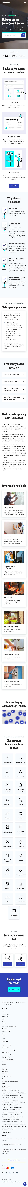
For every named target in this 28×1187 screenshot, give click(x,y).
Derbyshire (5, 1097)
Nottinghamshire (6, 1117)
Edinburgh (11, 1100)
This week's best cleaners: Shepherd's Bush (13, 1139)
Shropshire (10, 1119)
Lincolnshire (13, 1107)
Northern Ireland (16, 1112)
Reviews (4, 1036)
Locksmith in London (21, 1002)
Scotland (4, 1119)
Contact (4, 1033)
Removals (4, 1083)
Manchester (5, 1109)
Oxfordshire (14, 1117)
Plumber (4, 1062)
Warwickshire (21, 1124)
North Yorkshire (15, 1114)
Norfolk (18, 1109)
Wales (15, 1124)
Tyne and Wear (10, 1124)
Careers (4, 1024)
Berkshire (12, 1090)
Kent (11, 1105)
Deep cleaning (6, 1052)
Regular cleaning (6, 1045)
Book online (14, 186)
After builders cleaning (8, 1054)
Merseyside (12, 1109)
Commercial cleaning (7, 1059)
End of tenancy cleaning (8, 1050)
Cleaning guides (6, 1031)
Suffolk (21, 1121)
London (19, 1107)
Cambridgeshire (16, 1093)
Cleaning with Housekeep (9, 1026)
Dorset (14, 1097)
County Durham (11, 1095)
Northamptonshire (7, 1112)
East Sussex (5, 1100)
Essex (16, 1100)
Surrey (3, 1124)
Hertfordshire (5, 1105)
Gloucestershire (6, 1102)
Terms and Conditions (15, 1181)
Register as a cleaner (14, 1160)
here (18, 469)
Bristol (17, 1090)
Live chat (7, 964)
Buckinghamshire (6, 1093)
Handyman (5, 1071)
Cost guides (5, 1028)
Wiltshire (4, 1129)
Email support (20, 964)
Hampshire (14, 1102)
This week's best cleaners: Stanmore (11, 1144)
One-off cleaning (6, 1047)
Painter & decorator (7, 1074)
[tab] (14, 374)
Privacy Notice (5, 1181)
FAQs (3, 1038)
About (3, 1012)
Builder (4, 1064)
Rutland (21, 1117)
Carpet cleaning (6, 1057)
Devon (10, 1097)
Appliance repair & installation (10, 1081)
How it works (5, 1014)
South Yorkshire (6, 1121)
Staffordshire (14, 1121)
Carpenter (4, 1069)
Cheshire (23, 1093)
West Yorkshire (22, 1126)
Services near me (10, 1002)
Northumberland (6, 1114)
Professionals (5, 1016)
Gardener (4, 1079)
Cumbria (18, 1095)
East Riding (20, 1097)
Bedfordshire (5, 1090)
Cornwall (4, 1095)
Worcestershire (11, 1129)
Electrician (5, 1067)
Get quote (13, 989)
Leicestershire (6, 1107)
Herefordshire (22, 1102)
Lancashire (16, 1105)
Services (5, 1042)
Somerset (16, 1119)
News (3, 1019)
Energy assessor (6, 1076)
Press (3, 1021)
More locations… (6, 1132)
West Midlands (6, 1126)
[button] (14, 374)
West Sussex (13, 1126)
